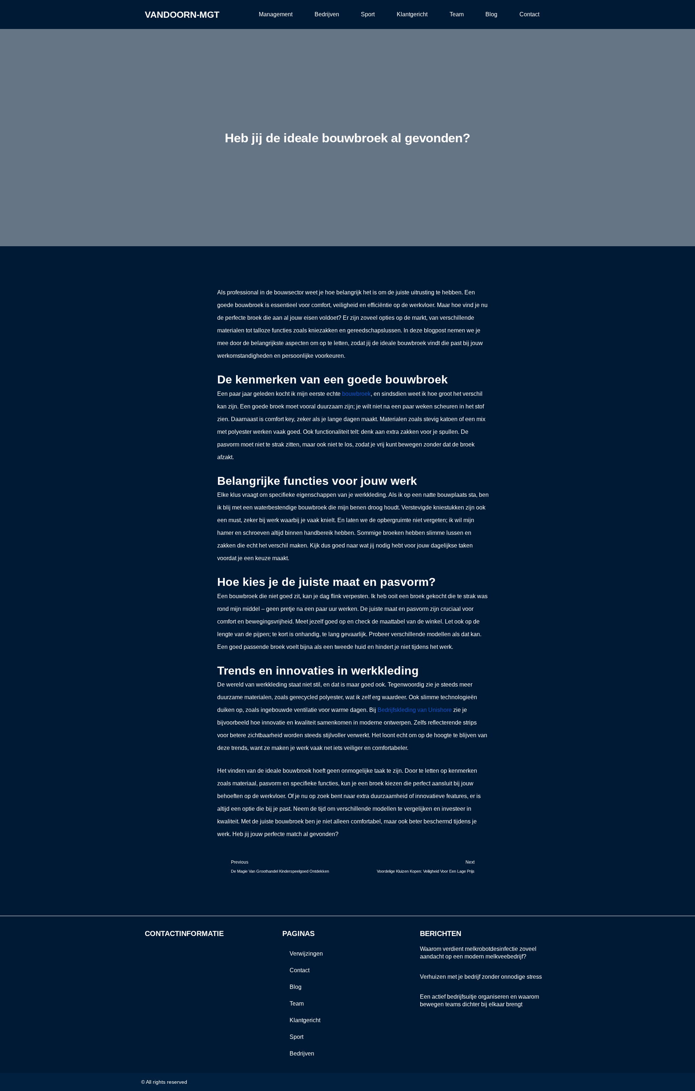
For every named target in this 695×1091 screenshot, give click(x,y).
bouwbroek (356, 394)
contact (529, 14)
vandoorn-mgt (182, 14)
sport (368, 14)
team (457, 14)
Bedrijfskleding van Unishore (415, 710)
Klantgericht (412, 14)
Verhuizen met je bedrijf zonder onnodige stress (481, 977)
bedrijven (327, 14)
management (275, 14)
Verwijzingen (306, 954)
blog (491, 14)
